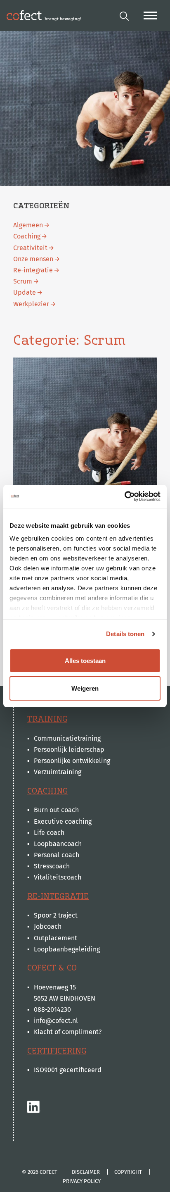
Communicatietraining (67, 738)
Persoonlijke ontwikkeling (72, 761)
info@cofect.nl (56, 1021)
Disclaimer (86, 1172)
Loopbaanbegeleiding (67, 949)
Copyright (128, 1172)
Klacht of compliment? (68, 1032)
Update (24, 292)
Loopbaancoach (58, 844)
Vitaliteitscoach (57, 877)
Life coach (49, 833)
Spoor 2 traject (56, 915)
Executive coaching (63, 821)
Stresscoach (52, 866)
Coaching (26, 236)
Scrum (22, 281)
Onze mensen (33, 259)
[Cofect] (44, 15)
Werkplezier (31, 304)
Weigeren (85, 688)
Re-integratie (33, 270)
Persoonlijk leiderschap (69, 749)
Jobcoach (47, 926)
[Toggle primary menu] (150, 15)
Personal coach (56, 855)
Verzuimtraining (57, 772)
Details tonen (125, 633)
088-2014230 (52, 1009)
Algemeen (28, 225)
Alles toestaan (85, 660)
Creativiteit (30, 248)
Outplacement (55, 938)
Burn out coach (56, 810)
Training (47, 719)
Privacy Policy (82, 1181)
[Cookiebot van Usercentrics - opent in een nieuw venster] (124, 496)
